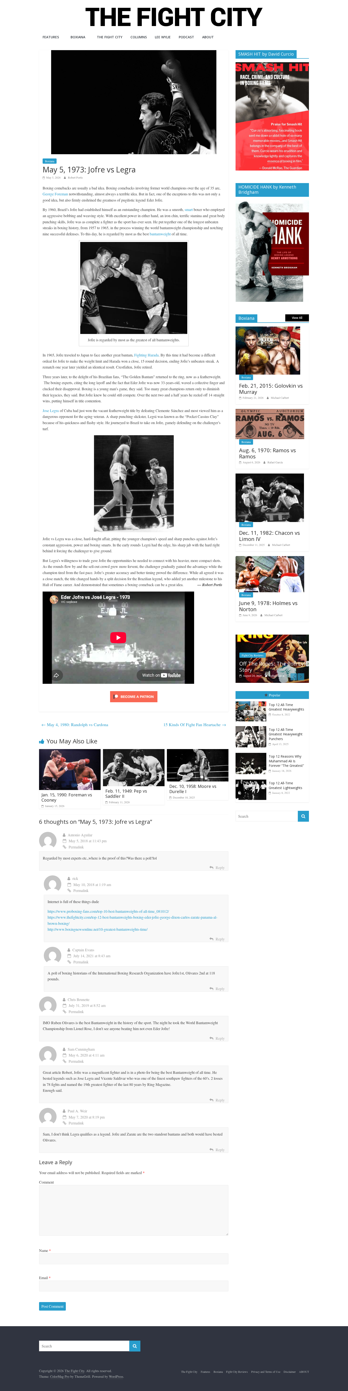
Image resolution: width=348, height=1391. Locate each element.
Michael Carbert (280, 397)
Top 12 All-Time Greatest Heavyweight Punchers (286, 734)
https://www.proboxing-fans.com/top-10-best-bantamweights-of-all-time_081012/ (108, 911)
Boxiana (78, 37)
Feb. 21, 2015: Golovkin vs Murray (271, 388)
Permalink (76, 846)
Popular (274, 695)
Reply (220, 867)
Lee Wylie (163, 37)
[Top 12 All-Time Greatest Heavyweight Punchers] (252, 726)
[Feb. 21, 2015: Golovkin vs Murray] (268, 329)
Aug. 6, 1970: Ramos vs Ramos (267, 453)
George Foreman (55, 193)
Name (45, 1250)
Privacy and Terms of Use (265, 1371)
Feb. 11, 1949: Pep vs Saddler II (126, 793)
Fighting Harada (146, 354)
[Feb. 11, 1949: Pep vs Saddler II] (134, 752)
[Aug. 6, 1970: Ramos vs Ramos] (270, 411)
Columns (138, 37)
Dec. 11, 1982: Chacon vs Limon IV (269, 535)
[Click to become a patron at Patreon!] (133, 691)
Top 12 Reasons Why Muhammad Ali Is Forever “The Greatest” (286, 761)
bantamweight (160, 233)
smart (189, 209)
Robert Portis (75, 177)
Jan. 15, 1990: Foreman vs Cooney (66, 797)
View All (297, 318)
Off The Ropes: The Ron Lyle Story (273, 666)
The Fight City (109, 37)
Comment (46, 1182)
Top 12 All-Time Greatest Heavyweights (286, 707)
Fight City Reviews (252, 655)
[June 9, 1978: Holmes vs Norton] (270, 558)
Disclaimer (290, 1371)
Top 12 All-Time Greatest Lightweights (285, 785)
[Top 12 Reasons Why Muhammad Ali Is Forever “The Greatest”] (252, 753)
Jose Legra (51, 410)
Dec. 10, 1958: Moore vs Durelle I (192, 788)
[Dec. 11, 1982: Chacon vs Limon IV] (270, 476)
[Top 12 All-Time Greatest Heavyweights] (252, 701)
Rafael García (275, 462)
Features (51, 37)
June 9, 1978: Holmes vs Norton (268, 606)
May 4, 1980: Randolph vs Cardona (74, 724)
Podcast (186, 37)
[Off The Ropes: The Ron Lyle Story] (272, 637)
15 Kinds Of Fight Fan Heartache (194, 724)
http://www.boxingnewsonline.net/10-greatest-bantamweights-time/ (97, 929)
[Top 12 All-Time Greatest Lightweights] (252, 779)
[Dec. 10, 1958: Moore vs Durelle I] (197, 752)
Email (45, 1277)
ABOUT (208, 37)
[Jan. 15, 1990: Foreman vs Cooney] (70, 752)
